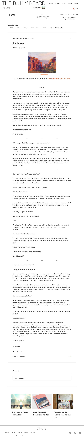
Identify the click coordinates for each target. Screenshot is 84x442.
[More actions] (70, 39)
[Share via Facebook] (13, 351)
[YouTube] (7, 8)
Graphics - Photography (56, 27)
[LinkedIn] (9, 8)
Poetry (18, 27)
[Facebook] (4, 8)
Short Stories (34, 27)
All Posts (10, 27)
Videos (44, 27)
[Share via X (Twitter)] (17, 351)
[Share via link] (21, 351)
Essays (25, 27)
